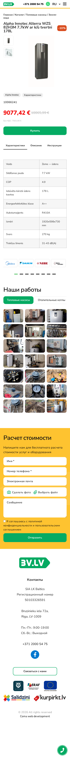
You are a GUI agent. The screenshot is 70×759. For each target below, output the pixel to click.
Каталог (19, 14)
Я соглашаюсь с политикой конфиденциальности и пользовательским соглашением (31, 525)
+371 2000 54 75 (33, 4)
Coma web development (35, 716)
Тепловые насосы (36, 14)
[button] (56, 4)
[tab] (15, 146)
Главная (8, 14)
